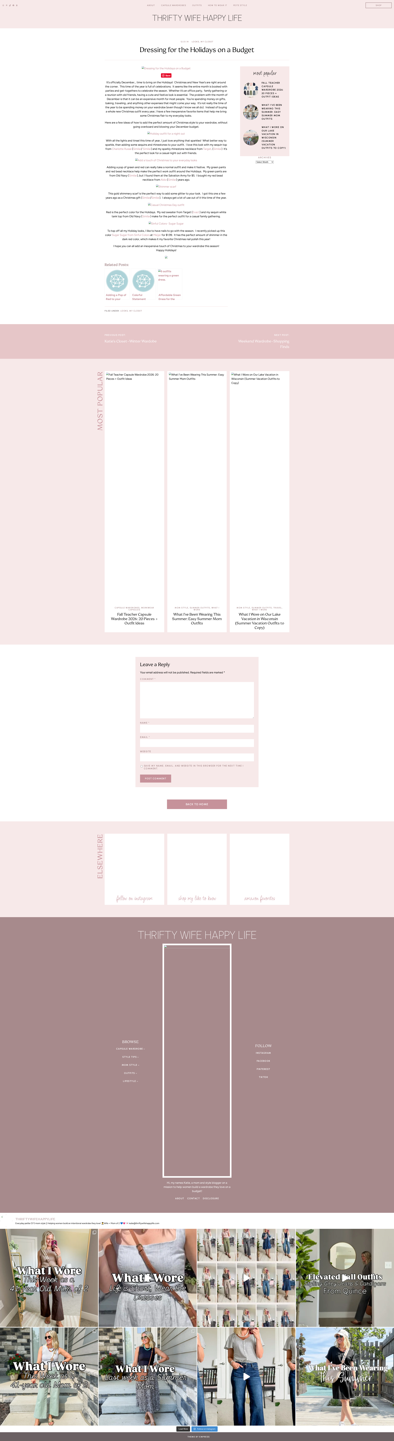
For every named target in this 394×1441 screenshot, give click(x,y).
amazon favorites (259, 898)
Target (207, 149)
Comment (148, 679)
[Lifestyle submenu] (137, 1256)
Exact (196, 212)
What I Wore (259, 610)
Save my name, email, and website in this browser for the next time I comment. (194, 767)
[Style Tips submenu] (138, 1231)
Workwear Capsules (141, 609)
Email (145, 737)
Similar (137, 149)
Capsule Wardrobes (127, 608)
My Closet (207, 41)
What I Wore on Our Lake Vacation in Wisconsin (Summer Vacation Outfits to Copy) (274, 137)
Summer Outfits (200, 608)
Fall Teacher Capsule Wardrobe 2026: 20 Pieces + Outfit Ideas (272, 89)
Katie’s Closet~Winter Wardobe (131, 341)
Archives (264, 157)
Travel (277, 608)
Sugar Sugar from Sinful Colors (131, 235)
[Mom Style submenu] (138, 1239)
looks (195, 41)
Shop (379, 5)
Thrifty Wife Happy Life (197, 18)
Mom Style (181, 608)
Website (145, 751)
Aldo (163, 179)
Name (144, 722)
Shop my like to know (197, 1072)
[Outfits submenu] (136, 1247)
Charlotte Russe (121, 149)
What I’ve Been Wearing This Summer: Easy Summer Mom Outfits (272, 112)
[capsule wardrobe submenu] (144, 1223)
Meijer (157, 235)
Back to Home (197, 804)
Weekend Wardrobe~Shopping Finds (263, 344)
